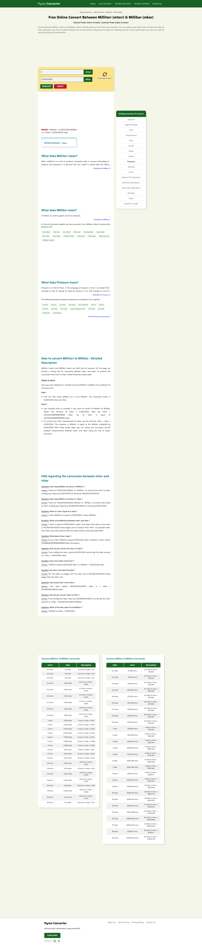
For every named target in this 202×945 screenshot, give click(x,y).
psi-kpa (101, 309)
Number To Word (141, 3)
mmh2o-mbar (69, 236)
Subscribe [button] (52, 935)
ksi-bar (45, 305)
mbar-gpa (92, 236)
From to (105, 78)
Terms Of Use (124, 922)
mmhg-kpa (57, 313)
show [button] (64, 143)
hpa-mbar (56, 236)
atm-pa (45, 309)
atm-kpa (64, 309)
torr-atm (91, 309)
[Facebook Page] (59, 941)
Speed (131, 156)
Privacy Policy (138, 922)
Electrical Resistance (131, 182)
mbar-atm (81, 236)
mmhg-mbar (88, 232)
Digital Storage (131, 124)
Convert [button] (46, 86)
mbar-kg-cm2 (104, 236)
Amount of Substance (131, 177)
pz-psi (101, 305)
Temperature (131, 135)
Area (131, 140)
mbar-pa (56, 232)
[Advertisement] (101, 50)
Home (93, 3)
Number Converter (123, 3)
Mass (131, 151)
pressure (109, 12)
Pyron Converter (86, 12)
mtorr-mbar (118, 12)
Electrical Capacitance (131, 188)
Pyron (49, 4)
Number (131, 193)
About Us (112, 922)
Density (131, 166)
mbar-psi (77, 232)
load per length (131, 203)
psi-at (93, 305)
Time (131, 130)
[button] (105, 74)
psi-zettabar (83, 305)
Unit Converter (105, 3)
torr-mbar (66, 232)
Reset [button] (60, 86)
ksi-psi (53, 305)
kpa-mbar (46, 232)
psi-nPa (62, 305)
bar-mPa (72, 305)
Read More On (101, 168)
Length (131, 145)
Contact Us (157, 3)
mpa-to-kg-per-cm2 (77, 309)
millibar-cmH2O (48, 240)
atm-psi (54, 309)
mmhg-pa (46, 313)
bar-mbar (46, 236)
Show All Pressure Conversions (98, 317)
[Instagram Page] (55, 941)
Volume (131, 119)
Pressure (131, 161)
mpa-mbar (100, 232)
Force (131, 172)
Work (131, 198)
